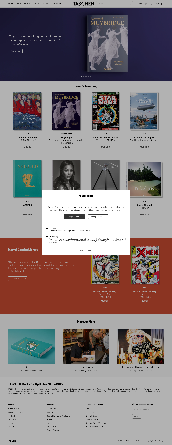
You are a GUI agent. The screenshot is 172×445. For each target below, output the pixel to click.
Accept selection (98, 216)
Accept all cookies (74, 216)
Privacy (89, 250)
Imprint (82, 250)
